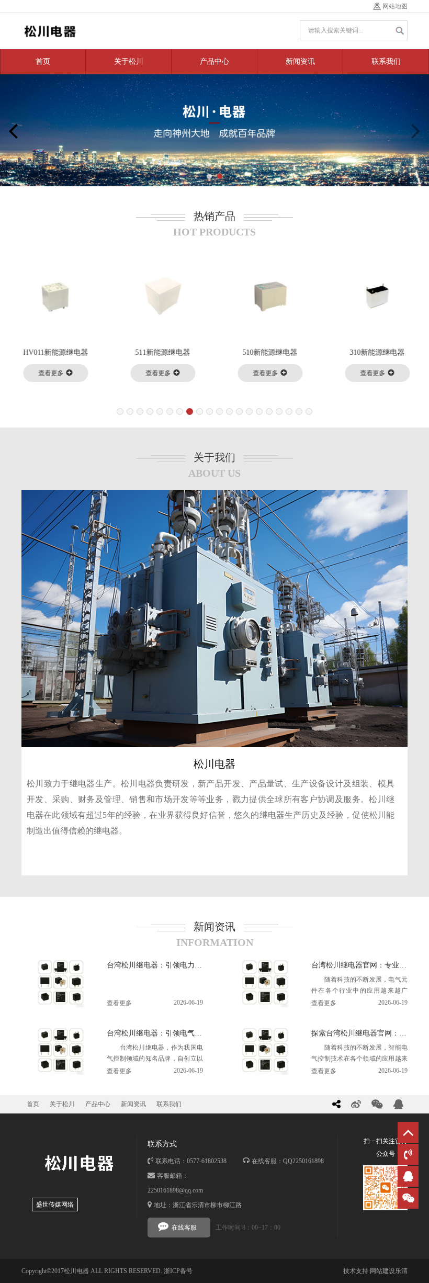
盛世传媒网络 (55, 1204)
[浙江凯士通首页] (49, 30)
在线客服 (184, 1227)
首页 (43, 61)
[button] (209, 176)
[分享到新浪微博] (356, 1104)
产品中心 (214, 61)
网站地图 (395, 6)
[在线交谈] (408, 1176)
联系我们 (386, 61)
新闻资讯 (300, 61)
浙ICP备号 (178, 1271)
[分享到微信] (377, 1104)
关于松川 (128, 61)
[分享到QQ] (398, 1104)
